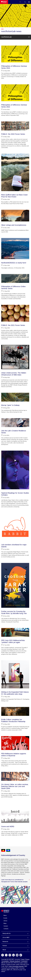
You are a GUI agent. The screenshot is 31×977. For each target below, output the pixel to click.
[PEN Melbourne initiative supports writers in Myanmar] (15, 743)
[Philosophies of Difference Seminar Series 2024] (15, 54)
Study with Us (6, 933)
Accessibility (5, 961)
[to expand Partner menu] (28, 945)
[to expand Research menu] (28, 941)
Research (5, 941)
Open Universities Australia (16, 966)
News (5, 915)
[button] (25, 2)
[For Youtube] (17, 955)
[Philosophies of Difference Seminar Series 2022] (15, 92)
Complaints (24, 961)
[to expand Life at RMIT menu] (28, 937)
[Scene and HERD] (15, 813)
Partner (5, 945)
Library (5, 920)
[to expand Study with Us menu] (28, 933)
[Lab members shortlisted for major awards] (15, 527)
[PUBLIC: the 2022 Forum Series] (15, 125)
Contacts (6, 928)
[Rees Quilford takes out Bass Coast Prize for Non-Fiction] (15, 172)
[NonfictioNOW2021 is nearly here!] (15, 248)
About (4, 949)
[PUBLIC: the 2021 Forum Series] (15, 313)
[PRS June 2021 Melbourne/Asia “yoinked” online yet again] (15, 632)
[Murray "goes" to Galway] (15, 397)
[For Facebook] (2, 955)
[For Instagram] (10, 955)
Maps (5, 923)
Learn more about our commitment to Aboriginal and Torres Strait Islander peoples (14, 880)
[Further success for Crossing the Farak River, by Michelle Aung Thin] (15, 585)
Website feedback (15, 961)
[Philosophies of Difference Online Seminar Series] (15, 278)
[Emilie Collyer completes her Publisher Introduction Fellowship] (15, 711)
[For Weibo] (20, 955)
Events (5, 918)
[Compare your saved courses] (21, 2)
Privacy (27, 959)
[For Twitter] (6, 955)
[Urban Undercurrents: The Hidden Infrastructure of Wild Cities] (15, 357)
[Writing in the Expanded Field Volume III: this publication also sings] (15, 674)
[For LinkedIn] (13, 955)
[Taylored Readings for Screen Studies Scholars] (15, 470)
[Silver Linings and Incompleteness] (15, 215)
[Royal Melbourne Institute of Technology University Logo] (4, 2)
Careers (6, 926)
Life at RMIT (6, 937)
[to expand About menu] (28, 949)
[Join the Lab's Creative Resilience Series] (15, 422)
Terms (22, 959)
